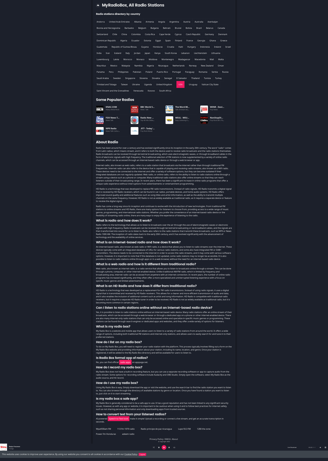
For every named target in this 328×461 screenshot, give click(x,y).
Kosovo (151, 90)
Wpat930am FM (103, 428)
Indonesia (205, 46)
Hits (147, 120)
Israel (228, 46)
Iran (108, 53)
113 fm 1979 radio (126, 428)
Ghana (212, 40)
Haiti (180, 46)
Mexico (113, 65)
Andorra (101, 21)
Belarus (209, 28)
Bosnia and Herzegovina (108, 28)
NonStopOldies (217, 117)
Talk (147, 109)
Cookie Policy (130, 454)
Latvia (116, 59)
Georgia (201, 40)
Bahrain (167, 28)
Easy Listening (181, 120)
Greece (223, 40)
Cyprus (178, 34)
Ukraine (136, 84)
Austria (186, 21)
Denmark (222, 34)
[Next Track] (169, 447)
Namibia (138, 65)
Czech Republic (193, 34)
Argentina (174, 21)
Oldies (151, 120)
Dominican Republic (106, 40)
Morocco (127, 59)
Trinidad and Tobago (107, 84)
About (175, 439)
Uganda (148, 84)
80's (219, 120)
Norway (193, 65)
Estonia (147, 40)
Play (99, 109)
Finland (178, 40)
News (142, 109)
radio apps (125, 362)
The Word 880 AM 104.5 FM (188, 107)
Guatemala (102, 46)
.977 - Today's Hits (149, 128)
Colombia (136, 34)
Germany (209, 34)
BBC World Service (149, 107)
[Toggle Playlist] (325, 447)
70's (222, 120)
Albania (137, 21)
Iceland (117, 53)
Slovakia (156, 78)
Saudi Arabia (103, 78)
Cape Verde (164, 34)
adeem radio (128, 434)
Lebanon (185, 53)
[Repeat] (174, 447)
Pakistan (137, 71)
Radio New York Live (150, 117)
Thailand (195, 78)
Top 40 (143, 120)
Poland (149, 71)
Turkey (218, 78)
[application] (164, 447)
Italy (128, 53)
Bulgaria (155, 28)
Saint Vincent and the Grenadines (113, 90)
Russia (225, 71)
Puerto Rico (162, 71)
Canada (221, 28)
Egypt (158, 40)
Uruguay (193, 84)
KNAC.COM (111, 107)
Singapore (130, 78)
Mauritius (101, 65)
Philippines (123, 71)
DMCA (168, 439)
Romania (203, 71)
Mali (212, 59)
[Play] (164, 447)
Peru (111, 71)
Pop (211, 109)
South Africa (165, 90)
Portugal (176, 71)
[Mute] (320, 447)
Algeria (123, 40)
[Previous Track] (158, 447)
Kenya (157, 53)
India (99, 53)
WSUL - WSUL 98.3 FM (186, 117)
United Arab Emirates (119, 21)
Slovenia (144, 78)
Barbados (129, 28)
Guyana (145, 46)
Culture (117, 131)
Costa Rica (150, 34)
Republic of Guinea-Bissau (124, 46)
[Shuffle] (153, 447)
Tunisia (207, 78)
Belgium (142, 28)
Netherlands (179, 65)
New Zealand (207, 65)
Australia (199, 21)
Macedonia (200, 59)
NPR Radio (111, 128)
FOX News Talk (113, 117)
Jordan (137, 53)
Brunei (178, 28)
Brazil (199, 28)
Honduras (158, 46)
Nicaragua (163, 65)
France (189, 40)
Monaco (140, 59)
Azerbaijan (213, 21)
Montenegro (168, 59)
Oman (221, 65)
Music (150, 131)
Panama (101, 71)
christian (182, 109)
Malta (221, 59)
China (124, 34)
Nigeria (150, 65)
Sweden (117, 78)
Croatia (170, 46)
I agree (142, 454)
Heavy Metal (111, 109)
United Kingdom (164, 84)
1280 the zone (204, 428)
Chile (114, 34)
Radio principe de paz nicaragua (156, 428)
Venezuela (138, 90)
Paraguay (189, 71)
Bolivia (189, 28)
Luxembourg (103, 59)
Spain (168, 40)
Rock (118, 109)
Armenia (150, 21)
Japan (147, 53)
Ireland (217, 46)
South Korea (171, 53)
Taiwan (124, 84)
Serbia (215, 71)
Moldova (153, 59)
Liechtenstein (200, 53)
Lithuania (215, 53)
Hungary (191, 46)
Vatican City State (210, 84)
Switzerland (102, 34)
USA (180, 84)
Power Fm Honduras (106, 434)
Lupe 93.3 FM (184, 428)
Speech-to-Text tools (118, 418)
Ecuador (135, 40)
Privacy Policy (156, 439)
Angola (161, 21)
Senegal (168, 78)
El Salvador (181, 78)
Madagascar (184, 59)
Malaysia (126, 65)
